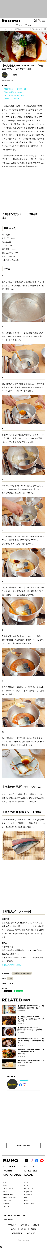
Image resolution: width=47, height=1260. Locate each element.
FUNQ (5, 1182)
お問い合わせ (25, 1225)
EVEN (5, 1191)
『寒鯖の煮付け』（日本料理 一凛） (15, 89)
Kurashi (10, 1219)
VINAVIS (26, 1185)
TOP (3, 29)
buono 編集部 (24, 1080)
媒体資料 (13, 1229)
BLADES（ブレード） (10, 1197)
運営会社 (36, 1225)
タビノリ (6, 1207)
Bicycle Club (28, 1191)
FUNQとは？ (12, 1225)
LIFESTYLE (30, 1170)
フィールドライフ (8, 1189)
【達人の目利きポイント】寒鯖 (13, 95)
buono (9, 29)
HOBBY (7, 1170)
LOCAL (28, 1174)
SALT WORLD (28, 1189)
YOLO (5, 1219)
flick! (25, 1197)
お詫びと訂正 (31, 1233)
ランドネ (27, 1182)
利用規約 (33, 1229)
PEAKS (5, 1185)
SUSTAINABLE (12, 1174)
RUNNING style (8, 1195)
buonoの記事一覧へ (23, 1145)
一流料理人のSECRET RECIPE (22, 973)
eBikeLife (6, 1204)
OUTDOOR (9, 1166)
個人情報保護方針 (17, 1233)
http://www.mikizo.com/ (11, 965)
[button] (1, 1247)
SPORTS (29, 1166)
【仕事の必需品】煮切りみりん (13, 92)
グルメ (10, 978)
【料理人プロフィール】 (11, 99)
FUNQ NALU (28, 1195)
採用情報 (23, 1229)
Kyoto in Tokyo (29, 1204)
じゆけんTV (7, 1201)
